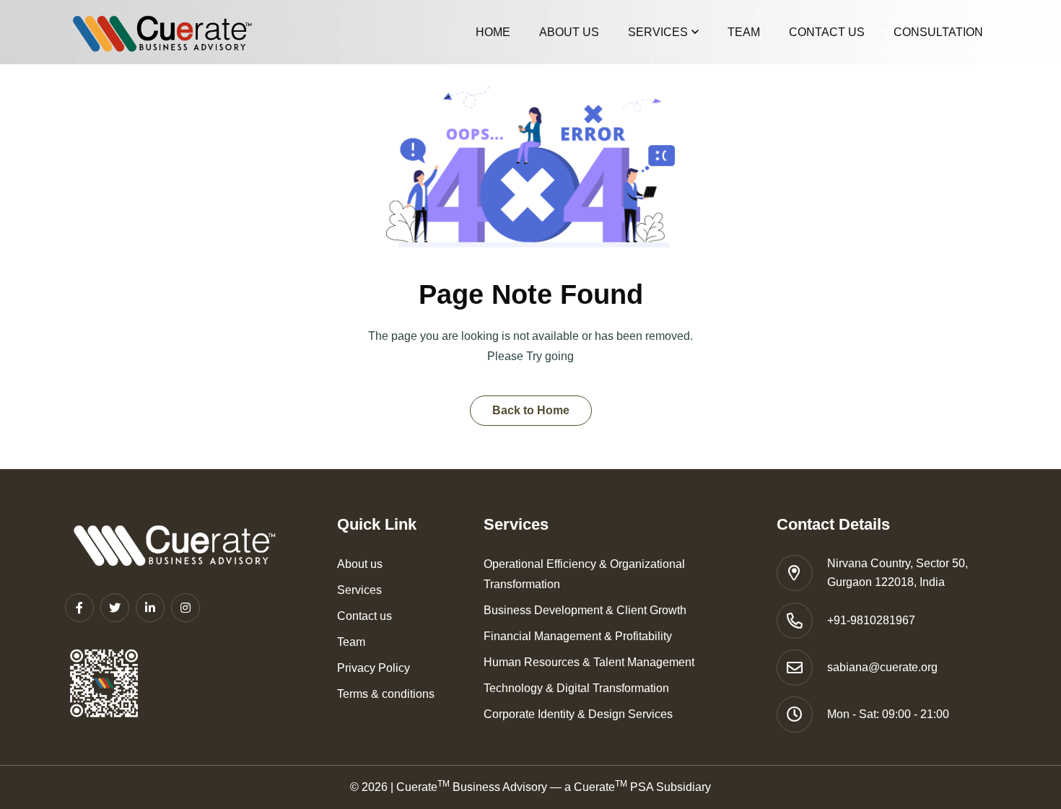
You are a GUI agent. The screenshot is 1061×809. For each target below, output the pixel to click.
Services (658, 32)
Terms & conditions (386, 694)
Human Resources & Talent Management (589, 662)
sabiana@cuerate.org (882, 667)
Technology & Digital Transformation (576, 688)
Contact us (827, 32)
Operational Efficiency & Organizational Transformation (584, 574)
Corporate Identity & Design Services (578, 714)
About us (569, 32)
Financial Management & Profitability (578, 636)
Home (493, 32)
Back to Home (530, 410)
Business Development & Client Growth (585, 610)
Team (744, 32)
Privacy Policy (373, 668)
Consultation (938, 32)
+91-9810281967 (871, 620)
